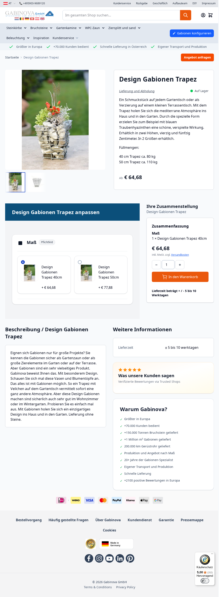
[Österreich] (37, 19)
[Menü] (212, 554)
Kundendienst (140, 520)
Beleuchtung (15, 38)
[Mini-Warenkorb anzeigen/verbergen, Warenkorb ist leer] (210, 15)
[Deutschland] (27, 19)
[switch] (205, 580)
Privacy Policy (125, 587)
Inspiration (41, 38)
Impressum (209, 3)
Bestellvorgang (29, 520)
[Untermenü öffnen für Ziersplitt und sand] (139, 28)
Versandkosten (180, 255)
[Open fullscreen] (55, 120)
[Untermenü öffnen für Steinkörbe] (25, 28)
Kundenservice (122, 3)
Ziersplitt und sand (122, 28)
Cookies (109, 530)
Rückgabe (142, 3)
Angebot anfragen (197, 57)
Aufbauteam (180, 3)
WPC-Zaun (92, 28)
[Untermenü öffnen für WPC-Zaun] (103, 28)
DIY (194, 3)
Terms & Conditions (98, 587)
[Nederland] (17, 19)
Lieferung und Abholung (137, 91)
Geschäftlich (160, 3)
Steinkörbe (14, 28)
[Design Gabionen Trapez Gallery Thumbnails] (26, 182)
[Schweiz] (32, 19)
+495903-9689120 (32, 3)
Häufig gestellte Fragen (69, 520)
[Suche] (185, 15)
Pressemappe (192, 520)
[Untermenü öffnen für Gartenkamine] (80, 28)
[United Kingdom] (42, 19)
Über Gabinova (108, 520)
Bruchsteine (39, 28)
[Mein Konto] (203, 15)
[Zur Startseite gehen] (29, 13)
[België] (22, 19)
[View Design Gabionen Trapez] (15, 182)
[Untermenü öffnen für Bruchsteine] (51, 28)
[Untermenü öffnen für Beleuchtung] (28, 38)
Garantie (166, 520)
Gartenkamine (66, 28)
